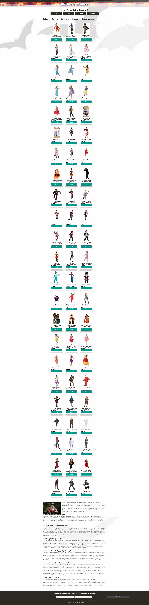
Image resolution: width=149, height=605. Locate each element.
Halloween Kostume (74, 602)
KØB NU (56, 39)
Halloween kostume (74, 4)
